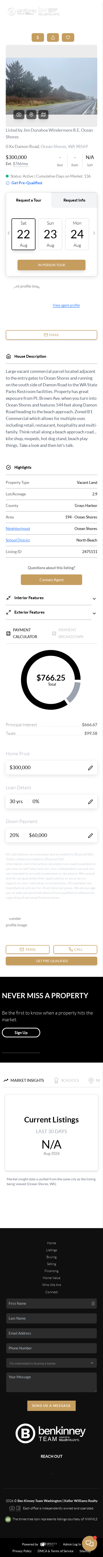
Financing (51, 1271)
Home (51, 1243)
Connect (51, 1292)
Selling (51, 1264)
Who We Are (51, 1285)
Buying (51, 1257)
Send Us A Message (51, 1406)
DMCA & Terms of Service (56, 1551)
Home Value (51, 1278)
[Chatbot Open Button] (89, 1543)
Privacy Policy (22, 1551)
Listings (51, 1250)
